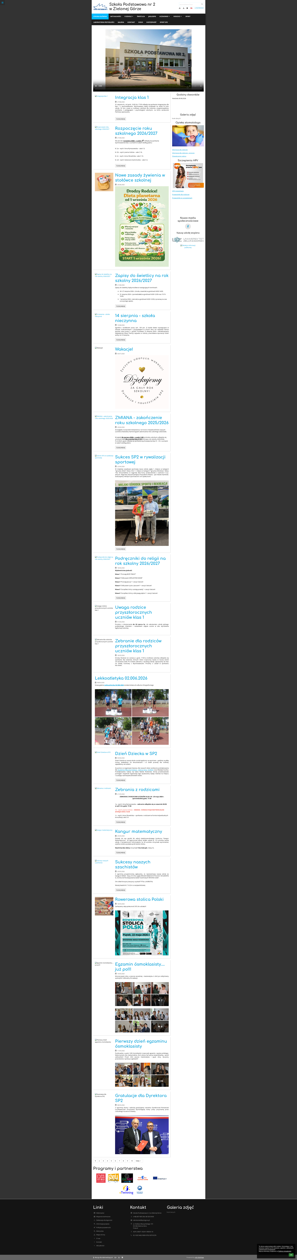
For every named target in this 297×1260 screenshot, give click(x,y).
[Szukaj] (202, 4)
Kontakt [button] (131, 22)
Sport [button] (188, 16)
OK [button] (291, 1255)
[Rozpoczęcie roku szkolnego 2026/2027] (104, 128)
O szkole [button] (128, 16)
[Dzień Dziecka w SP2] (104, 752)
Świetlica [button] (141, 16)
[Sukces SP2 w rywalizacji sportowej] (104, 457)
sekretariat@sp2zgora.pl (141, 1220)
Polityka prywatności (103, 1227)
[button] (187, 8)
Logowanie (199, 8)
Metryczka (99, 1231)
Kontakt (99, 1242)
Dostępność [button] (151, 22)
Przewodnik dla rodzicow (180, 194)
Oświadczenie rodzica (179, 156)
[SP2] (188, 226)
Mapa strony (100, 1235)
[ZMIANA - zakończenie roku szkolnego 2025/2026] (104, 417)
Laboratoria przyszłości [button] (103, 22)
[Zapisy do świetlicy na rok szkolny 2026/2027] (104, 275)
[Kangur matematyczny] (104, 830)
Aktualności (100, 1246)
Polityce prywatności (284, 1251)
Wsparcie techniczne (103, 1217)
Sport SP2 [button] (164, 22)
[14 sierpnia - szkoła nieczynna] (104, 315)
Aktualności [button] (115, 16)
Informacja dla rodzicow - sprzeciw (183, 153)
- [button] (184, 8)
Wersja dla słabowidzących (103, 1257)
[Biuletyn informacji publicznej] (187, 246)
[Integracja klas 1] (104, 96)
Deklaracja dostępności (104, 1220)
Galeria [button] (121, 22)
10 (132, 1161)
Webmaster (100, 1213)
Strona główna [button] (100, 16)
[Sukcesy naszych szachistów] (104, 862)
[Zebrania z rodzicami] (104, 788)
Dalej (137, 1161)
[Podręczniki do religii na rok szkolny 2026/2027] (104, 558)
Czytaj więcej (120, 119)
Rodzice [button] (177, 16)
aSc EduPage (199, 1257)
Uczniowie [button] (163, 16)
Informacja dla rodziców (180, 150)
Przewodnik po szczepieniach (182, 198)
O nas (98, 1238)
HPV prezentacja (178, 191)
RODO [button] (140, 22)
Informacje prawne (102, 1224)
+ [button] (180, 8)
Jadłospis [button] (152, 16)
